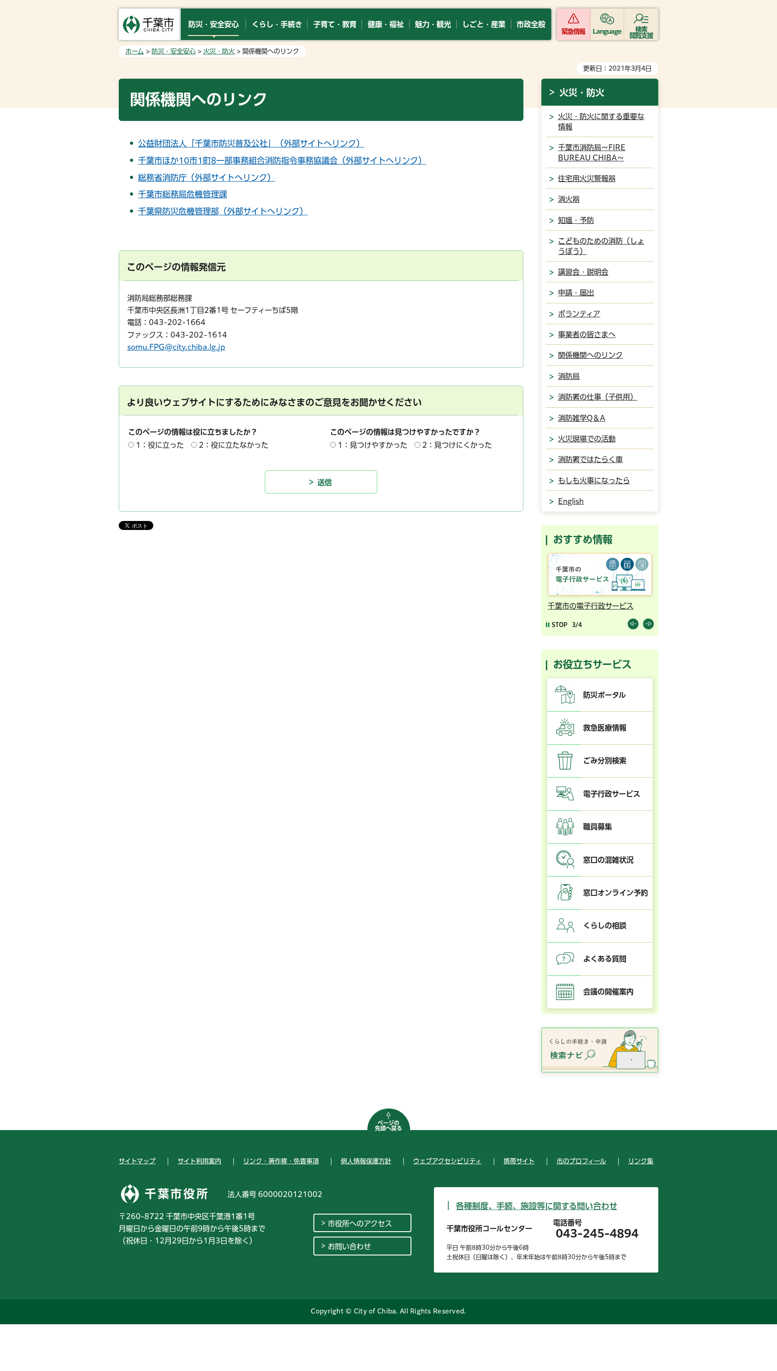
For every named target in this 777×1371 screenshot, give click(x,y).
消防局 (569, 376)
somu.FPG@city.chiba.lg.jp (176, 347)
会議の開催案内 (608, 991)
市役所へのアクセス (360, 1223)
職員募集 (597, 826)
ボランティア (579, 313)
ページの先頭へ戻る (388, 1125)
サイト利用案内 (199, 1161)
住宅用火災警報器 (587, 178)
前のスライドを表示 (633, 624)
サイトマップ (137, 1161)
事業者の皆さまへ (587, 334)
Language (607, 31)
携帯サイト (519, 1161)
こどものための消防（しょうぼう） (601, 245)
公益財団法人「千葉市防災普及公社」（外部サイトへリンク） (251, 143)
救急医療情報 (604, 727)
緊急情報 (573, 31)
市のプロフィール (581, 1161)
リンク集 (640, 1161)
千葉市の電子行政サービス (591, 606)
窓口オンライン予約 (615, 892)
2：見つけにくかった (457, 445)
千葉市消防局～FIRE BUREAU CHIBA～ (591, 152)
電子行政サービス (611, 793)
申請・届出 (576, 292)
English (571, 501)
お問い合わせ (349, 1246)
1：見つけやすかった (372, 445)
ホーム (134, 51)
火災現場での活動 (587, 438)
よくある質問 (604, 958)
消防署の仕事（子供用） (597, 397)
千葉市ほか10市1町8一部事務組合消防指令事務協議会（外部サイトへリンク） (282, 160)
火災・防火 (219, 51)
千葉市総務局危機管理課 (182, 194)
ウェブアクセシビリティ (447, 1161)
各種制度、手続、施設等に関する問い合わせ (536, 1206)
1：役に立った (160, 445)
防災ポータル (604, 695)
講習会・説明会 (583, 272)
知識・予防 (576, 220)
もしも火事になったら (594, 480)
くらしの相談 (604, 925)
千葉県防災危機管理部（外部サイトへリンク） (223, 211)
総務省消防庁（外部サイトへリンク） (206, 178)
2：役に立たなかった (233, 445)
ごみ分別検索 (604, 760)
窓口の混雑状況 (608, 860)
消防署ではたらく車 (590, 459)
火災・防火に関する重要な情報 (601, 121)
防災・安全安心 (174, 51)
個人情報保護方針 (366, 1161)
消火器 (569, 199)
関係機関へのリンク (590, 355)
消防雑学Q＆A (581, 418)
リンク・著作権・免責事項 (281, 1161)
